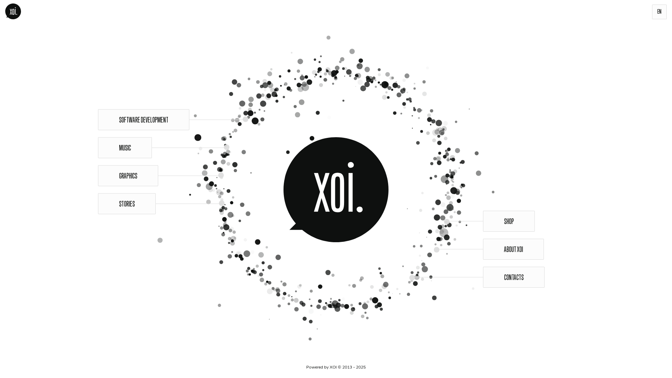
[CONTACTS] (367, 189)
